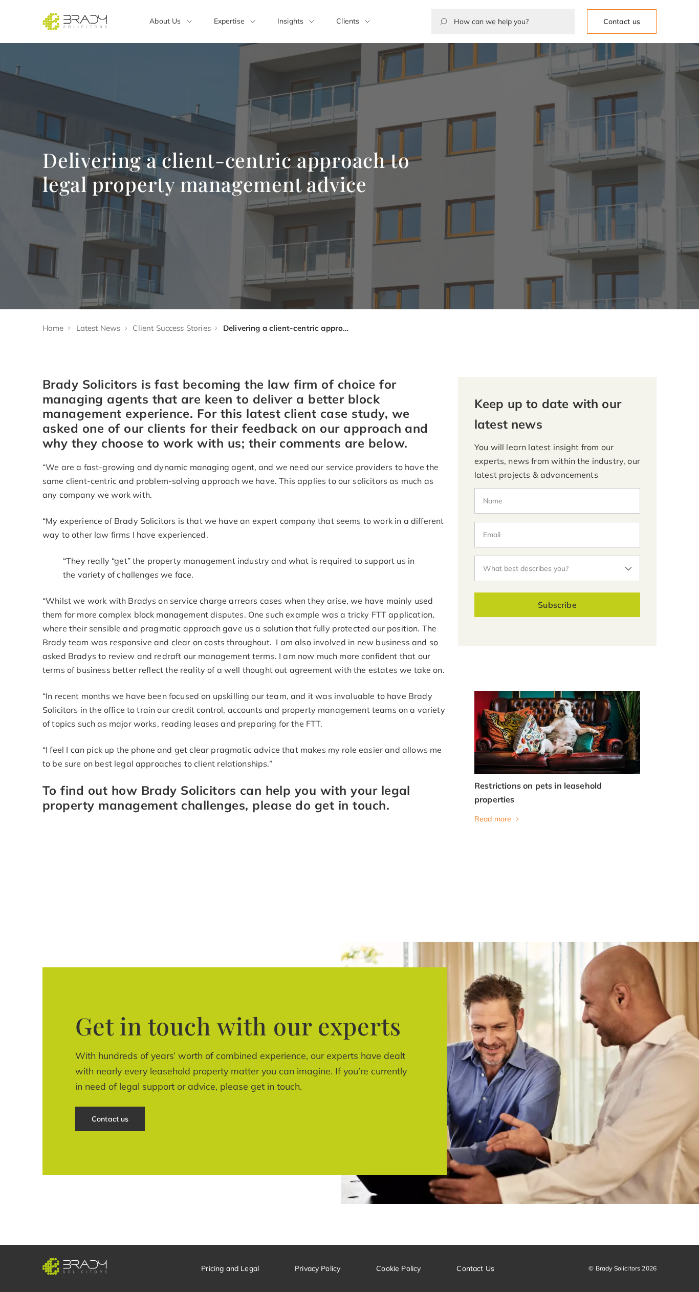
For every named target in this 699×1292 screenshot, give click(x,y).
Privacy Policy (317, 1268)
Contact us (621, 21)
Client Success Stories (172, 328)
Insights (290, 21)
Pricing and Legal (230, 1268)
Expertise (229, 21)
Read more (492, 818)
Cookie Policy (398, 1268)
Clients (347, 21)
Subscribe (557, 605)
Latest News (98, 328)
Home (53, 328)
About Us (165, 21)
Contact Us (475, 1268)
